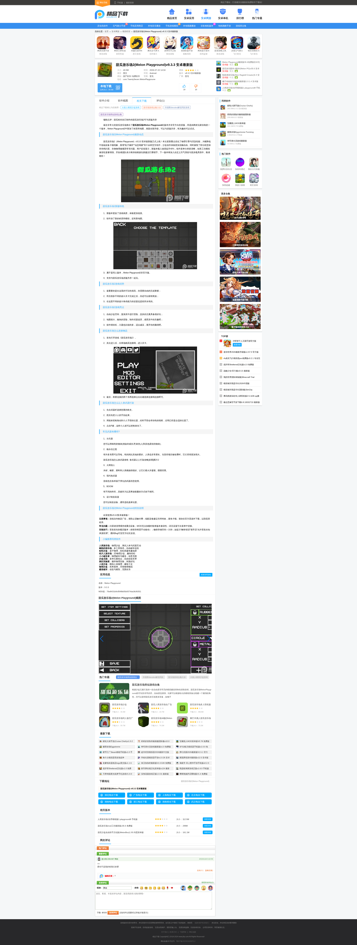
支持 (200, 870)
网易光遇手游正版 (103, 51)
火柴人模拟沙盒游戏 (130, 107)
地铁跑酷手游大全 (224, 28)
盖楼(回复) (209, 870)
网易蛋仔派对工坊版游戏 (203, 51)
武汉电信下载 (198, 802)
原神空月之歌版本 (170, 51)
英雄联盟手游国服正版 (187, 51)
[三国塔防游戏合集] (240, 234)
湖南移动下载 (169, 802)
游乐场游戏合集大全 (152, 107)
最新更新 (130, 3)
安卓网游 (115, 31)
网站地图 (192, 932)
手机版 (120, 3)
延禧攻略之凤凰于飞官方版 (220, 51)
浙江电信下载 (140, 802)
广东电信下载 (140, 795)
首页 (106, 31)
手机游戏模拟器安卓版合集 (172, 28)
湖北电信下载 (111, 795)
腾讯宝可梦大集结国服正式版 (153, 51)
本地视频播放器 (189, 28)
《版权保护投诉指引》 (202, 923)
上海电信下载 (169, 795)
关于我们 (164, 932)
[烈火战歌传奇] (240, 208)
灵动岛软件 (102, 26)
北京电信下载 (198, 795)
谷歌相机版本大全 (207, 28)
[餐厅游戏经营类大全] (240, 316)
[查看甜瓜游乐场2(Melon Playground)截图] (105, 70)
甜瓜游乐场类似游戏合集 (111, 114)
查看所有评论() (208, 882)
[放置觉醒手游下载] (240, 289)
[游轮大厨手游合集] (240, 262)
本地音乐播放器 (154, 28)
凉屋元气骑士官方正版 (237, 51)
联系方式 (173, 932)
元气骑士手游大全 (119, 28)
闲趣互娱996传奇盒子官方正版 (137, 51)
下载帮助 (183, 932)
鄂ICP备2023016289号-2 (185, 941)
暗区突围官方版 (254, 51)
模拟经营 (126, 31)
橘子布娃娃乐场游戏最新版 (240, 81)
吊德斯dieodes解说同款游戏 (177, 107)
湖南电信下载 (111, 802)
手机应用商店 (136, 26)
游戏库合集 (241, 26)
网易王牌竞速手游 (120, 51)
